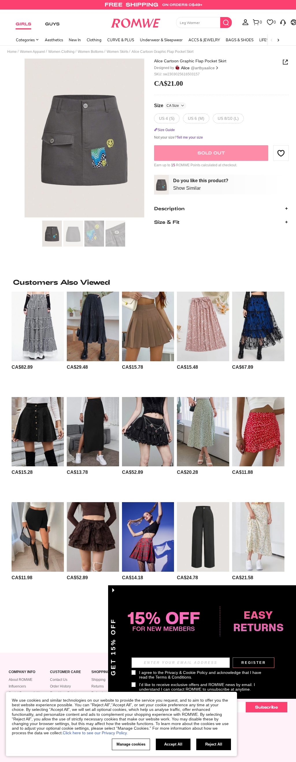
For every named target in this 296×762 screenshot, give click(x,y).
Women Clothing (61, 52)
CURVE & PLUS (120, 40)
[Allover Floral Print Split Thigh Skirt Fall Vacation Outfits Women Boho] (203, 431)
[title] (148, 282)
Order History (60, 686)
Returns (97, 686)
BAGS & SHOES (240, 40)
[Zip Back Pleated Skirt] (148, 326)
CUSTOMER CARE (65, 672)
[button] (281, 153)
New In (75, 40)
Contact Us (58, 680)
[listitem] (38, 342)
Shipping (98, 680)
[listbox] (245, 22)
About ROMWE (20, 680)
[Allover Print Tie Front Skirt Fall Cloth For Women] (203, 326)
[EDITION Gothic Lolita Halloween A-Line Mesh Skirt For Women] (148, 431)
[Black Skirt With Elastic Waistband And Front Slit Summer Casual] (38, 536)
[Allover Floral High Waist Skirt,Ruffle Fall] (258, 536)
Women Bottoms (90, 52)
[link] (148, 7)
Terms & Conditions (173, 677)
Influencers (17, 686)
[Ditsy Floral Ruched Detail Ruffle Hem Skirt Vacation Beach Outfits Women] (258, 431)
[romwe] (135, 22)
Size (166, 105)
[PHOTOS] (84, 138)
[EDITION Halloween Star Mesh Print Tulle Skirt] (258, 326)
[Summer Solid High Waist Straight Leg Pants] (203, 536)
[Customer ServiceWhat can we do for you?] (283, 22)
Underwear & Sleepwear (161, 40)
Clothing (94, 40)
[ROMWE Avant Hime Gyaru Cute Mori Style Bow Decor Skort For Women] (93, 536)
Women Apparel (32, 52)
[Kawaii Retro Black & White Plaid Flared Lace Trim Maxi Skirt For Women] (38, 326)
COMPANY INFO (22, 672)
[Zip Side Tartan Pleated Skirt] (148, 536)
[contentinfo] (22, 367)
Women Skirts (117, 52)
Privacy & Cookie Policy (186, 672)
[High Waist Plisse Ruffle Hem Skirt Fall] (93, 326)
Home (12, 52)
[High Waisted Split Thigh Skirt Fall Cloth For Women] (93, 431)
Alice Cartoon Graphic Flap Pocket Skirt (190, 61)
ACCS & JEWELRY (204, 40)
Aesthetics (54, 40)
